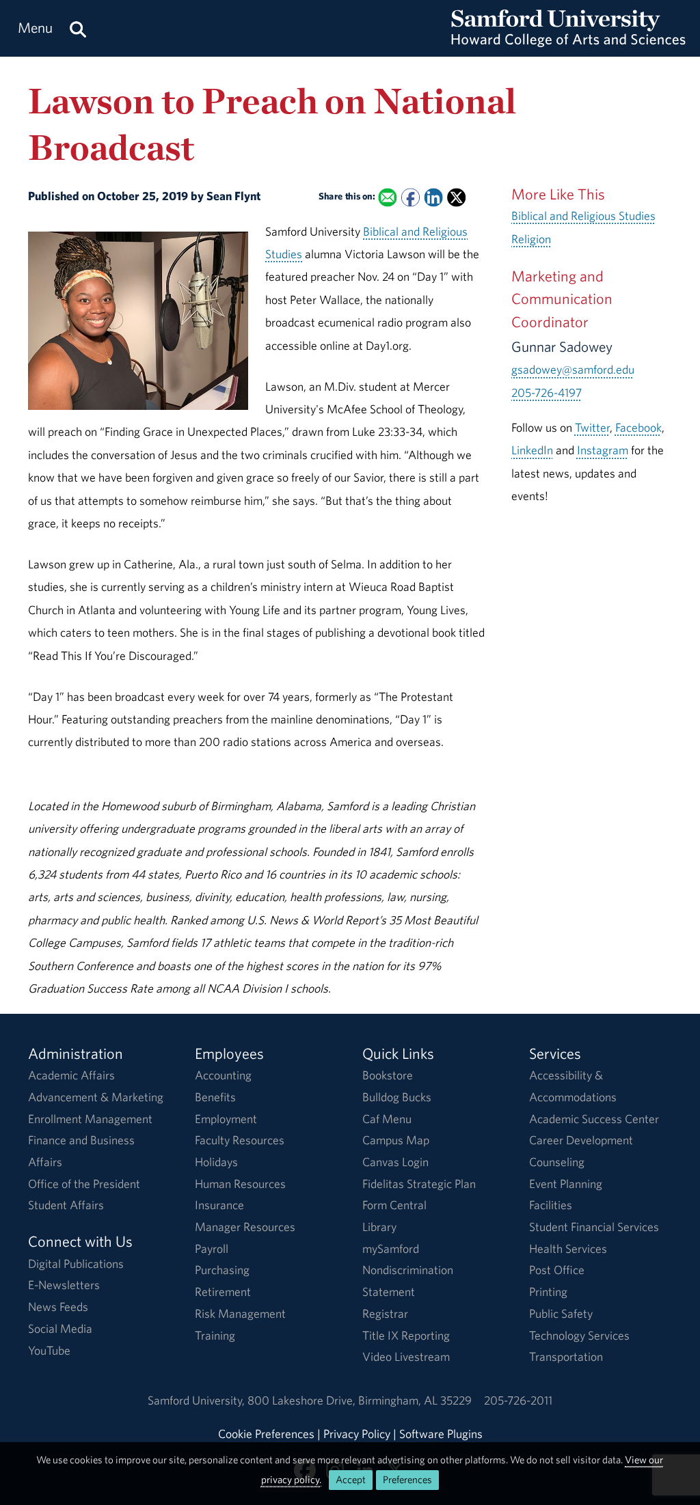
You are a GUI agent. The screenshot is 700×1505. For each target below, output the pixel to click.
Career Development (581, 1140)
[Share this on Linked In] (433, 198)
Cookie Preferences (266, 1433)
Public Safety (561, 1313)
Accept (351, 1479)
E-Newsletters (64, 1285)
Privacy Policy (356, 1433)
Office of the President (84, 1183)
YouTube (49, 1350)
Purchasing (222, 1270)
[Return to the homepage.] (568, 41)
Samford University (197, 1400)
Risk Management (240, 1313)
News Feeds (58, 1306)
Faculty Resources (239, 1140)
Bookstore (387, 1075)
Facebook (638, 427)
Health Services (568, 1248)
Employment (226, 1119)
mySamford (390, 1248)
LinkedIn (532, 450)
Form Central (394, 1205)
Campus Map (395, 1140)
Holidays (216, 1162)
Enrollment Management (90, 1119)
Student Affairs (66, 1205)
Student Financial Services (594, 1226)
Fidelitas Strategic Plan (419, 1183)
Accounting (223, 1075)
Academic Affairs (71, 1075)
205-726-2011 (518, 1400)
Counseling (556, 1162)
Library (379, 1226)
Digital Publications (76, 1263)
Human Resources (240, 1183)
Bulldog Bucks (396, 1097)
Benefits (215, 1097)
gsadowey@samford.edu (572, 369)
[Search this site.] (78, 28)
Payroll (211, 1248)
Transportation (566, 1356)
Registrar (385, 1313)
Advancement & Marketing (95, 1097)
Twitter (592, 427)
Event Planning (565, 1183)
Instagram (602, 450)
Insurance (219, 1205)
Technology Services (579, 1335)
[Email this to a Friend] (387, 198)
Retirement (223, 1291)
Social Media (60, 1328)
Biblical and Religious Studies (583, 215)
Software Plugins (441, 1433)
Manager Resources (245, 1226)
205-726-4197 (546, 392)
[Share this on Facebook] (410, 198)
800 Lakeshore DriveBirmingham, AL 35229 (359, 1400)
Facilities (550, 1205)
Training (215, 1335)
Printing (548, 1291)
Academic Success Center (594, 1119)
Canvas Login (395, 1162)
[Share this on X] (456, 198)
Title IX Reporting (406, 1335)
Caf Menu (387, 1119)
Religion (531, 239)
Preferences (407, 1479)
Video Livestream (406, 1356)
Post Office (556, 1270)
